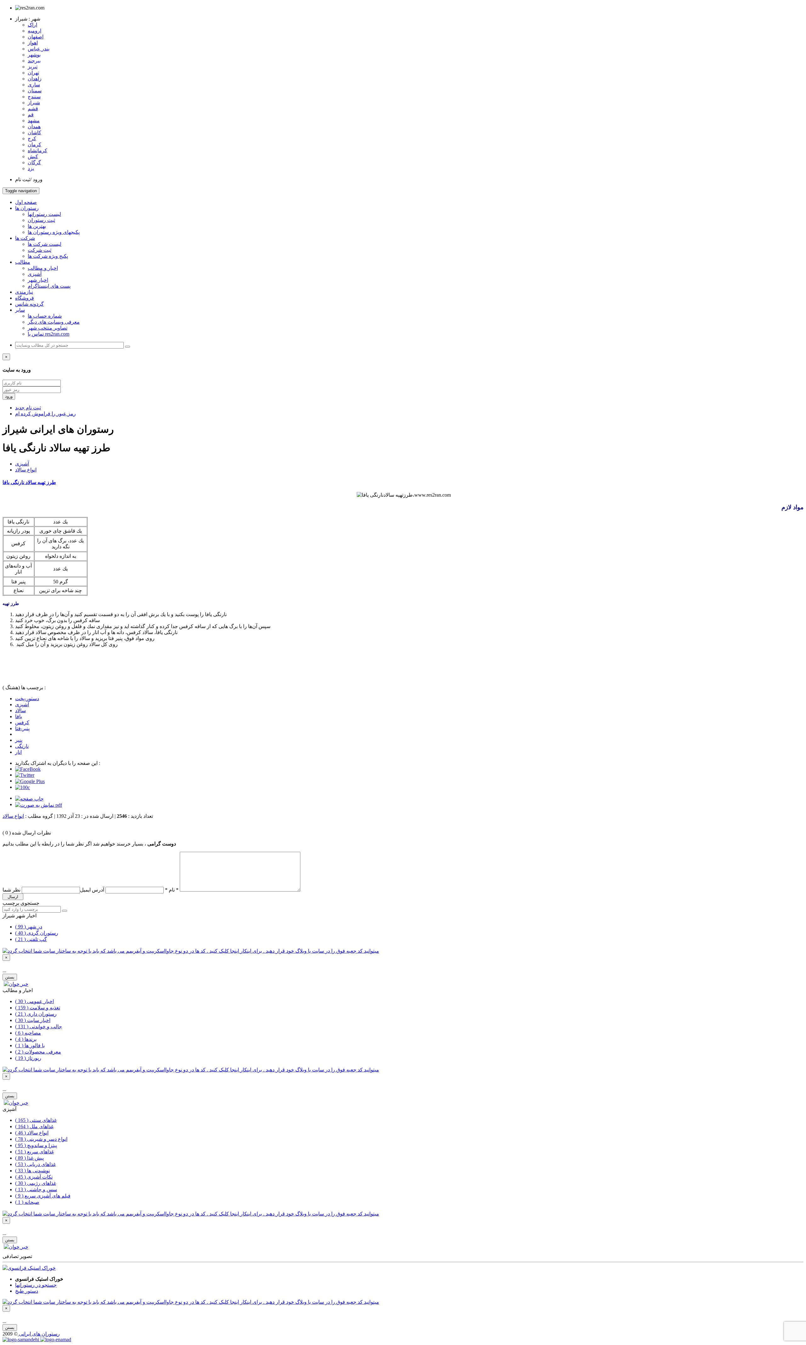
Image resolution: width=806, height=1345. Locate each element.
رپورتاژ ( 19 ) (28, 1058)
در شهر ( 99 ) (28, 926)
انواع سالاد (26, 469)
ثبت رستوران (41, 220)
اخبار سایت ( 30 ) (32, 1020)
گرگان (34, 162)
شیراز (34, 102)
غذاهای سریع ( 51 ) (34, 1151)
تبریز (32, 66)
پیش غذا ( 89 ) (29, 1158)
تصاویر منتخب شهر (47, 328)
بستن (9, 977)
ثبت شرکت (39, 250)
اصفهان (35, 36)
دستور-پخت (27, 698)
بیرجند (34, 60)
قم (31, 114)
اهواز (33, 42)
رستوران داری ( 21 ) (36, 1014)
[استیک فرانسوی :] (29, 1268)
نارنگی (22, 746)
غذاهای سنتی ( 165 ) (36, 1120)
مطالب (22, 262)
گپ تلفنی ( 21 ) (31, 939)
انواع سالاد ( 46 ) (31, 1132)
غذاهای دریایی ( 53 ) (35, 1164)
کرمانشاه (37, 150)
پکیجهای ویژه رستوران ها (54, 232)
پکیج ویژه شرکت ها (48, 256)
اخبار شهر (38, 280)
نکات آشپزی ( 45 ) (34, 1177)
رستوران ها (27, 208)
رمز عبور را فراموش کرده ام (45, 413)
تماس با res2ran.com (48, 334)
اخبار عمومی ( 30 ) (34, 1001)
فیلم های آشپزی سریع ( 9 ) (43, 1195)
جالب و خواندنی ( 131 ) (38, 1026)
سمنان (35, 90)
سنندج (34, 96)
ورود (9, 396)
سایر (20, 310)
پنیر (18, 740)
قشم (33, 108)
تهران (33, 72)
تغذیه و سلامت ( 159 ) (37, 1007)
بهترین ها (37, 226)
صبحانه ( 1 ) (27, 1202)
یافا (18, 716)
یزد (31, 168)
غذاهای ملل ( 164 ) (34, 1126)
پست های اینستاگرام (49, 286)
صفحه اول (26, 202)
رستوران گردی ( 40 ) (36, 933)
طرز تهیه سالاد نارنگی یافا (29, 482)
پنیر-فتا (22, 728)
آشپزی (35, 274)
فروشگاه (24, 298)
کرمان (34, 144)
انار (18, 752)
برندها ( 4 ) (26, 1039)
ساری (34, 84)
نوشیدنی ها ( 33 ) (32, 1170)
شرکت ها (25, 238)
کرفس (22, 722)
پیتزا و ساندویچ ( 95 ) (36, 1145)
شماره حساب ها (45, 316)
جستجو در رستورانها (36, 1285)
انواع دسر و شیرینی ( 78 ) (41, 1139)
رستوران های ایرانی (39, 1333)
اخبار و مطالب (43, 268)
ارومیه (34, 30)
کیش (33, 156)
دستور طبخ (26, 1291)
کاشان (34, 132)
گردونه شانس (29, 304)
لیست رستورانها (44, 214)
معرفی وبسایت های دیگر (54, 322)
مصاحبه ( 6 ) (28, 1033)
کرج (32, 138)
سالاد (20, 710)
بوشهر (34, 54)
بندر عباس (38, 48)
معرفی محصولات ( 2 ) (38, 1051)
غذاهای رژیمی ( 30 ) (35, 1183)
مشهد (34, 120)
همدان (34, 126)
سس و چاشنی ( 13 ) (36, 1189)
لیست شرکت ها (44, 244)
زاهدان (35, 78)
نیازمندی (24, 292)
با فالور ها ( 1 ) (30, 1045)
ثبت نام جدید (28, 407)
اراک (32, 24)
